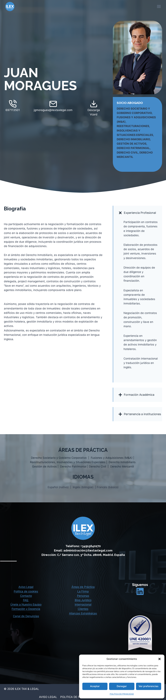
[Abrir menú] (158, 6)
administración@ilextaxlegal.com (87, 550)
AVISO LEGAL (48, 697)
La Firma (83, 591)
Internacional (83, 604)
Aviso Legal (25, 587)
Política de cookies (26, 591)
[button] (159, 659)
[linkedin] (140, 591)
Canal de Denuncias (26, 616)
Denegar (122, 686)
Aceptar (95, 686)
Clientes (83, 608)
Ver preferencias (148, 686)
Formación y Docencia (26, 608)
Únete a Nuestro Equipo (26, 604)
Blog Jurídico (83, 600)
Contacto (26, 595)
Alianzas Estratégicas (83, 613)
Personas (83, 595)
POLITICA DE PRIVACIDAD (122, 694)
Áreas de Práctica (83, 587)
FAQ (26, 600)
